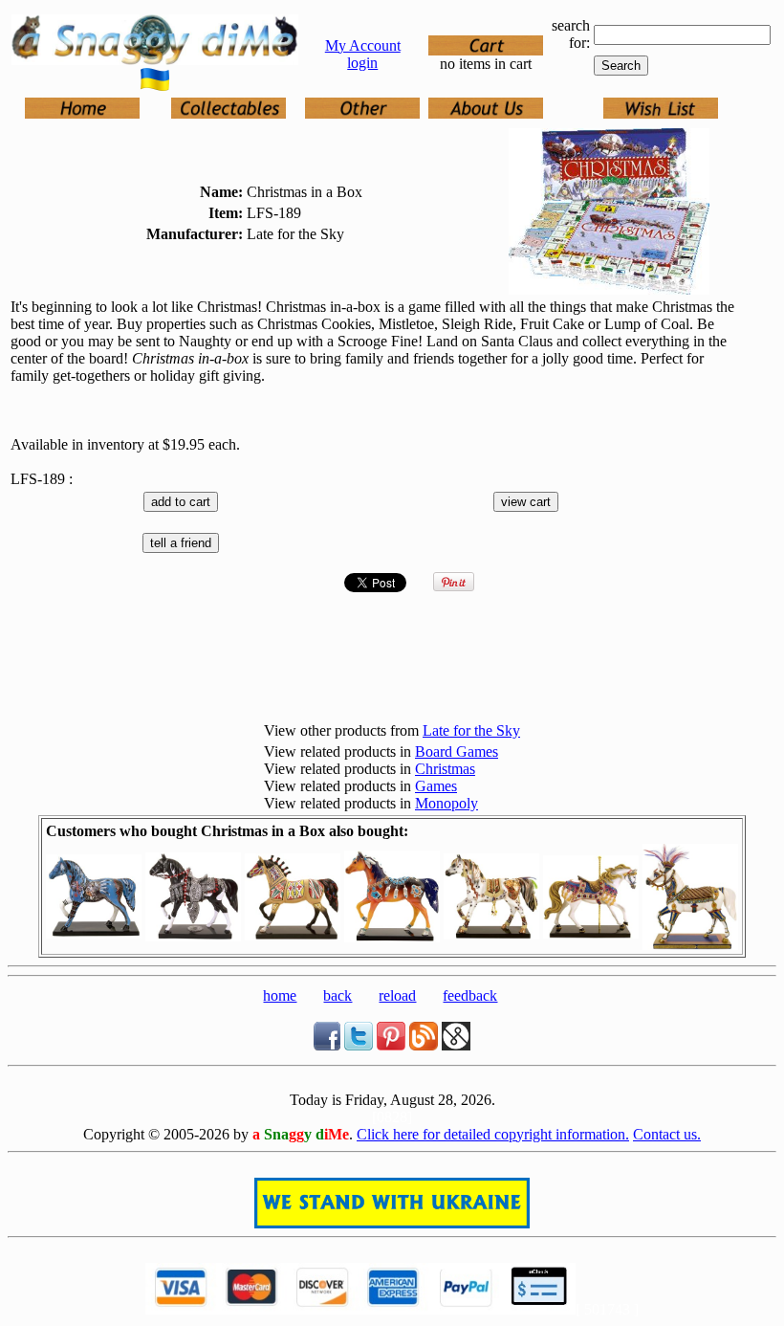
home (279, 995)
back (337, 995)
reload (397, 995)
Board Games (456, 751)
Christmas (445, 769)
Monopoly (446, 803)
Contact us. (667, 1134)
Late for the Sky (471, 730)
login (362, 63)
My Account (363, 45)
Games (436, 786)
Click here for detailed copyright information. (493, 1134)
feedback (470, 995)
